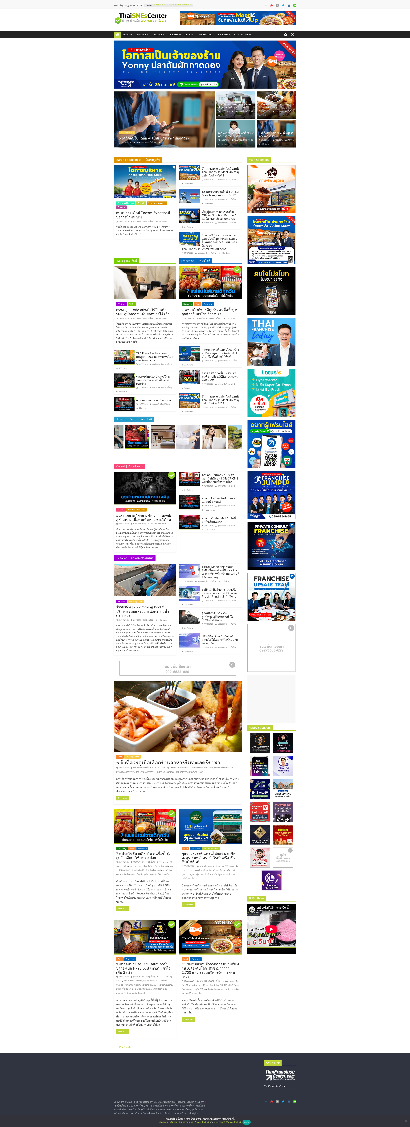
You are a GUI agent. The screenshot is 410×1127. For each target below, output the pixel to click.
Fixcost (119, 980)
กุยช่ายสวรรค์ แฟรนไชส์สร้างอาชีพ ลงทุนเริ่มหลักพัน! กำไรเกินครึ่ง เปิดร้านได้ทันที (220, 353)
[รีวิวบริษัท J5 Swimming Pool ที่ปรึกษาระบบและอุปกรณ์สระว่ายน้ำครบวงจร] (145, 565)
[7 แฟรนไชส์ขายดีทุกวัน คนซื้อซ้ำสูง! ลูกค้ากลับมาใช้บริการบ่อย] (210, 268)
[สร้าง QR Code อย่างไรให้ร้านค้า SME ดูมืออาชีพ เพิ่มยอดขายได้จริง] (145, 268)
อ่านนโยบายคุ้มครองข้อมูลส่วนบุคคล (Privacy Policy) (184, 1122)
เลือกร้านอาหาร (172, 771)
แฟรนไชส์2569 (140, 870)
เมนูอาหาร (160, 771)
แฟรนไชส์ (128, 870)
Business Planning (126, 203)
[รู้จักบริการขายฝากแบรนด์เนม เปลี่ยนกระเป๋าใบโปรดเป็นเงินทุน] (189, 611)
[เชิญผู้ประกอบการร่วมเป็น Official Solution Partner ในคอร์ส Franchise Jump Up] (189, 210)
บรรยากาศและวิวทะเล (179, 767)
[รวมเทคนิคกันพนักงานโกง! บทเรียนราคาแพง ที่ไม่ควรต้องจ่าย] (124, 375)
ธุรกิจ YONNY (200, 989)
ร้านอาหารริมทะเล (222, 767)
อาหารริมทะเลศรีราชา (145, 771)
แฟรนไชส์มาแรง (129, 874)
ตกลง (246, 1122)
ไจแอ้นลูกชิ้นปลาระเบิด (136, 993)
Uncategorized (177, 132)
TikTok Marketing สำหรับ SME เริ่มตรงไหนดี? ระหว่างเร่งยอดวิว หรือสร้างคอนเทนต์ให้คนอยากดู (220, 572)
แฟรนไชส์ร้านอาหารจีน (191, 993)
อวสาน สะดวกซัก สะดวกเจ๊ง (154, 400)
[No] (406, 1121)
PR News (223, 34)
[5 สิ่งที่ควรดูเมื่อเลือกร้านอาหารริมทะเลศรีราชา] (206, 119)
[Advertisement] (271, 699)
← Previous (123, 1047)
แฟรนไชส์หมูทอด (144, 989)
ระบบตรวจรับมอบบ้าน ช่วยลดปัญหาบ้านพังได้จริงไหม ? (234, 105)
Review (174, 34)
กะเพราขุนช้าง (122, 866)
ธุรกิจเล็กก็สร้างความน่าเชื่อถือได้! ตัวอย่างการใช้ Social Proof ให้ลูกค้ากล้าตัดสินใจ (220, 593)
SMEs (131, 304)
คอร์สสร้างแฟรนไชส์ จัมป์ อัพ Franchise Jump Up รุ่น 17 (220, 193)
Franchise (208, 304)
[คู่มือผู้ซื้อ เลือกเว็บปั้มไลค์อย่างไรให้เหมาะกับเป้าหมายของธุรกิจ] (189, 635)
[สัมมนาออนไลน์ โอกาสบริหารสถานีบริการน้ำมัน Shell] (145, 167)
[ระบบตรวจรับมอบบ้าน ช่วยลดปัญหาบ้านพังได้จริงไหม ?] (235, 93)
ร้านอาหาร (208, 767)
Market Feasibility (211, 985)
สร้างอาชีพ (217, 870)
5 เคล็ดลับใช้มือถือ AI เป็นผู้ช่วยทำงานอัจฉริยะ (276, 134)
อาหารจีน (234, 989)
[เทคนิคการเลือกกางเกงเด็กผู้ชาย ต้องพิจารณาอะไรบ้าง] (235, 122)
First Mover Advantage (192, 985)
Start (126, 34)
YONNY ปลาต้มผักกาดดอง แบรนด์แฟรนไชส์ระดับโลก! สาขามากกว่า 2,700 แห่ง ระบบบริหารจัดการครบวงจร (210, 970)
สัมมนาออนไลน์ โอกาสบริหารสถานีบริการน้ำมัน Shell (143, 214)
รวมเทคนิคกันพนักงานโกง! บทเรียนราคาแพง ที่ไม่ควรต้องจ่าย (153, 380)
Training (121, 207)
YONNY (223, 985)
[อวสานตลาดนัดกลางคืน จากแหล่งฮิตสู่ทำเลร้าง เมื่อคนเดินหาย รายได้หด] (145, 473)
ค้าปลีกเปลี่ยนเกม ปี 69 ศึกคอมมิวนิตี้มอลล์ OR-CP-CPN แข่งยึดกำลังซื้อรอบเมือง (220, 478)
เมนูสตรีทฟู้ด (194, 874)
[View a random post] (292, 34)
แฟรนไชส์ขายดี (154, 870)
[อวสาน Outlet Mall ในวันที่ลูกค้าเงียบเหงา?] (189, 517)
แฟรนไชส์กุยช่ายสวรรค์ (220, 874)
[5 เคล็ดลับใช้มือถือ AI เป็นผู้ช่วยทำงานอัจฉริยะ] (276, 122)
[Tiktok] (277, 5)
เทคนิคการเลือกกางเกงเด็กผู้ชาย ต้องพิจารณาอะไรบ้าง (236, 134)
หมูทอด (139, 980)
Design (188, 34)
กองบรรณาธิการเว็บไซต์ (189, 142)
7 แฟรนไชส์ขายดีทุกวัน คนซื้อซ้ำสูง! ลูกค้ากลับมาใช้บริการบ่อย (209, 311)
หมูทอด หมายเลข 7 (151, 980)
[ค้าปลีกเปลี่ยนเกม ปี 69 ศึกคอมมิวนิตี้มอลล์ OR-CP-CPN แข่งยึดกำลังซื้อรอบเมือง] (189, 473)
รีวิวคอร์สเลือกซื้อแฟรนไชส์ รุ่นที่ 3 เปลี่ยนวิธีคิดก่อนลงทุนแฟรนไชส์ (220, 376)
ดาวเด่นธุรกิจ (129, 980)
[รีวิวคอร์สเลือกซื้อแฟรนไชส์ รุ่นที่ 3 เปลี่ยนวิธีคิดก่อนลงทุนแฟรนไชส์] (189, 371)
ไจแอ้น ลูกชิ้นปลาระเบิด (147, 874)
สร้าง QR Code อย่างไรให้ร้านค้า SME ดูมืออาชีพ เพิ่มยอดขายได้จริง (142, 311)
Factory (159, 34)
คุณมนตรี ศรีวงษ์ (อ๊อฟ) (161, 404)
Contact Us (241, 34)
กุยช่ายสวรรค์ (135, 866)
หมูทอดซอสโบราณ (133, 985)
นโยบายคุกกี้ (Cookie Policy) (227, 1122)
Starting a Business (156, 203)
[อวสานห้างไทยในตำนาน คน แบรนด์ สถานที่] (189, 497)
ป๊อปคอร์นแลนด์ (161, 866)
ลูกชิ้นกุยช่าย (206, 870)
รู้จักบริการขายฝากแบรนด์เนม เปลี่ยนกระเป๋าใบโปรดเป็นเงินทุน (218, 616)
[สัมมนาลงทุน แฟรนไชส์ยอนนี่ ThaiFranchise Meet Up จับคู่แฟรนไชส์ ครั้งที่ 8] (189, 167)
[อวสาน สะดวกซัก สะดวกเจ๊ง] (124, 399)
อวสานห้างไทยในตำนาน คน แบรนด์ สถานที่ (220, 500)
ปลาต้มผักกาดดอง (215, 989)
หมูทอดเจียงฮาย (165, 985)
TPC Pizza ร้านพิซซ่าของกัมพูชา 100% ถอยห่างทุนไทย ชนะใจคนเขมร (154, 356)
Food (165, 132)
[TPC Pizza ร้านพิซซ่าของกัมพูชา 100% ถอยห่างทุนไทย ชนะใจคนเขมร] (124, 352)
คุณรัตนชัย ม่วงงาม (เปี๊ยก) (162, 364)
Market (121, 509)
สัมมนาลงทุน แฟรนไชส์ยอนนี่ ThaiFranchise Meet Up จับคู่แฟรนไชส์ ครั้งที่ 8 (220, 172)
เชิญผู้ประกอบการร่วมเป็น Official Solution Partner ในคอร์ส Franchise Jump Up (220, 215)
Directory (142, 34)
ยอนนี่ (226, 989)
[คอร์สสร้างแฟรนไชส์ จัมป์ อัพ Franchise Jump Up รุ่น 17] (189, 190)
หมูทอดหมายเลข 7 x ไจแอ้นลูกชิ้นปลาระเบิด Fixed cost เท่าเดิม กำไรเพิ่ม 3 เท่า (143, 968)
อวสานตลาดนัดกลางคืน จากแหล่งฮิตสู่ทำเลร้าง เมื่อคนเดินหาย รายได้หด (144, 517)
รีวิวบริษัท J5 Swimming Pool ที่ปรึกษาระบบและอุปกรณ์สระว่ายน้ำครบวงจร (142, 611)
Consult (141, 203)
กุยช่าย (185, 870)
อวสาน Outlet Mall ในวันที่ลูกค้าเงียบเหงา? (219, 520)
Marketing (205, 34)
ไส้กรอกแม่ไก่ (163, 874)
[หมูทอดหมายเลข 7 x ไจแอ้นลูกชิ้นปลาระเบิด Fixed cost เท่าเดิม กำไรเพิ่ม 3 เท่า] (145, 921)
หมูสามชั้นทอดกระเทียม (126, 989)
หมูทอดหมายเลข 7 (150, 985)
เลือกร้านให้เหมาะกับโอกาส (191, 771)
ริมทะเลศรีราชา (196, 767)
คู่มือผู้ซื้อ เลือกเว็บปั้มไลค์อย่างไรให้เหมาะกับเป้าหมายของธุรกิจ (220, 639)
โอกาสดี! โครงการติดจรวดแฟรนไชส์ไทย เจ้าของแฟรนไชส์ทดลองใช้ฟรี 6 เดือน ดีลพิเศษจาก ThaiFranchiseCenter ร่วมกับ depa (209, 242)
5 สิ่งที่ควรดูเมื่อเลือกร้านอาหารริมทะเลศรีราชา (198, 138)
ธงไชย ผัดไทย (148, 866)
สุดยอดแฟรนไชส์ (211, 848)
